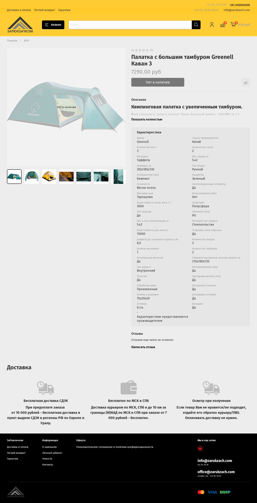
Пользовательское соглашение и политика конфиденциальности (114, 447)
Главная (12, 40)
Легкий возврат (44, 10)
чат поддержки (240, 4)
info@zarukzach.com (237, 10)
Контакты (47, 464)
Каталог (56, 24)
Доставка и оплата (19, 10)
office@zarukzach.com (216, 472)
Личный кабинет (52, 452)
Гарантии (64, 10)
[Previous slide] (12, 107)
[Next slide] (120, 107)
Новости (47, 458)
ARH (26, 40)
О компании (49, 447)
